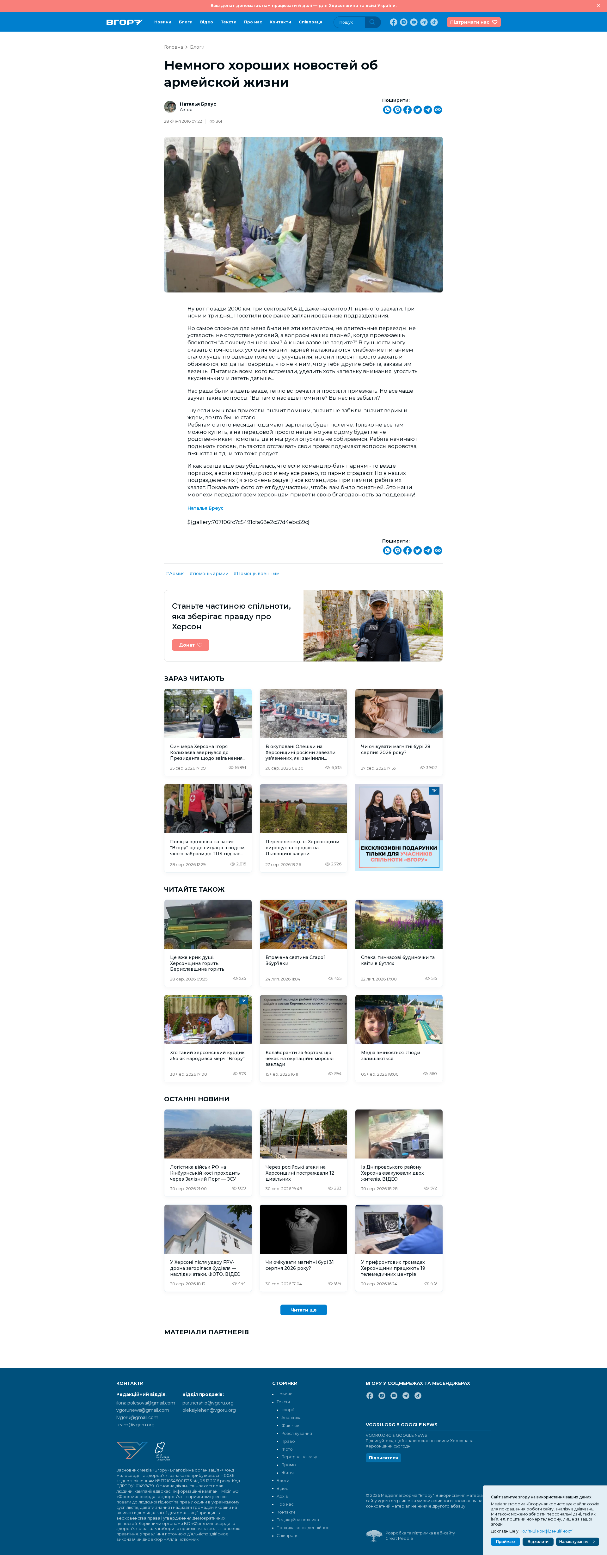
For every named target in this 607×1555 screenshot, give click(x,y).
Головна (173, 47)
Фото (287, 1449)
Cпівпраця (310, 22)
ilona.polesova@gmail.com (145, 1403)
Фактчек (290, 1425)
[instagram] (403, 22)
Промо (288, 1464)
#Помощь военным (256, 573)
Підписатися (383, 1457)
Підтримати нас (469, 22)
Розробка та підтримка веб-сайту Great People (420, 1536)
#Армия (175, 573)
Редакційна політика (298, 1519)
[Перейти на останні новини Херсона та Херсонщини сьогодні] (125, 22)
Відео (206, 22)
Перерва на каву (299, 1456)
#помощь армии (209, 573)
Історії (287, 1409)
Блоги (186, 22)
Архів (282, 1496)
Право (288, 1441)
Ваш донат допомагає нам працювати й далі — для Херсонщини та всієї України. (303, 5)
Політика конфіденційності (304, 1527)
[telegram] (423, 22)
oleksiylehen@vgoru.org (209, 1410)
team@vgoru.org (135, 1425)
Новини (162, 22)
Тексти (228, 22)
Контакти (280, 22)
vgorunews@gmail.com (142, 1410)
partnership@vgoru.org (208, 1403)
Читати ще (304, 1310)
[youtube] (413, 22)
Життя (287, 1472)
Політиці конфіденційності (546, 1531)
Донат (187, 645)
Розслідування (296, 1433)
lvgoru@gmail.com (137, 1417)
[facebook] (393, 22)
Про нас (253, 22)
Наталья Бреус (198, 104)
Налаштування (573, 1541)
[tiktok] (433, 22)
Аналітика (291, 1417)
